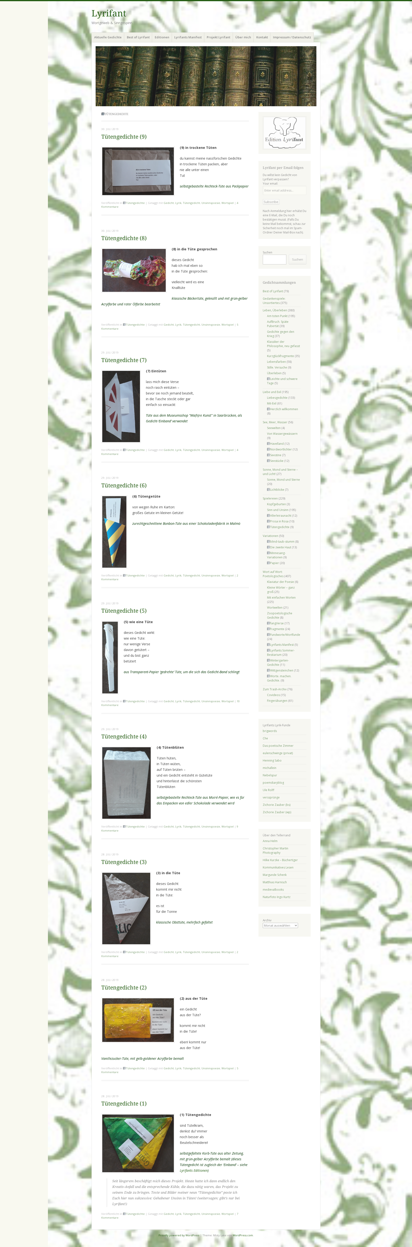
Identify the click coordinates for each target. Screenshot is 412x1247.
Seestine (275, 455)
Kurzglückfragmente (280, 356)
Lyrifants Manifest (188, 37)
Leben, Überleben (275, 310)
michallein (269, 768)
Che (265, 738)
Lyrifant (109, 13)
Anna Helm (270, 841)
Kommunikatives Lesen (278, 867)
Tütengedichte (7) (124, 360)
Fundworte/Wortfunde (285, 635)
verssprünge (271, 797)
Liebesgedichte (277, 398)
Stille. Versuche (277, 367)
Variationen (270, 536)
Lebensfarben (276, 362)
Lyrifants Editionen (194, 1170)
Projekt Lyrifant (218, 37)
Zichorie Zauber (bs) (276, 805)
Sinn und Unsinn (277, 510)
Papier (274, 563)
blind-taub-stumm (282, 542)
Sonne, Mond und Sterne (283, 480)
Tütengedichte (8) (124, 238)
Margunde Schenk (275, 875)
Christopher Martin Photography (275, 850)
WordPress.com (243, 1235)
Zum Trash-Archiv (275, 689)
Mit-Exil (271, 403)
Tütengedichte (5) (124, 611)
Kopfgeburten (276, 504)
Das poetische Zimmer (278, 746)
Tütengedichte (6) (124, 485)
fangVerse (277, 623)
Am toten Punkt (277, 316)
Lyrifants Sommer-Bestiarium (281, 652)
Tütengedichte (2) (124, 987)
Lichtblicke (277, 490)
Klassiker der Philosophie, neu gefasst (283, 344)
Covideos (273, 695)
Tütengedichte (135, 203)
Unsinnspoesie (210, 203)
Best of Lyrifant (138, 37)
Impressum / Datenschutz (292, 37)
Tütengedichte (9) (124, 137)
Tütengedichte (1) (124, 1104)
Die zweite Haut (280, 547)
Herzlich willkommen (284, 409)
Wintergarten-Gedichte (278, 662)
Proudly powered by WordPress (179, 1235)
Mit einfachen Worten (281, 598)
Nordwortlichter (281, 449)
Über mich (243, 37)
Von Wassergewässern (282, 434)
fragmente (277, 629)
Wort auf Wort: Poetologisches (273, 574)
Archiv (267, 920)
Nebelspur (270, 775)
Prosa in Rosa (279, 521)
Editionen (162, 37)
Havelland (277, 444)
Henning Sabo (272, 760)
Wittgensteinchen (281, 670)
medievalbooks (273, 890)
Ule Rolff (268, 790)
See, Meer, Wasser (275, 422)
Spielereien (270, 498)
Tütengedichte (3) (124, 862)
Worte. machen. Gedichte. (279, 678)
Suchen (267, 252)
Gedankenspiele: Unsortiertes (274, 301)
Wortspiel (227, 203)
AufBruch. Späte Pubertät (277, 324)
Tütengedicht (191, 203)
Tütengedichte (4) (124, 736)
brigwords (270, 731)
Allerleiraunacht (280, 516)
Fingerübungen (277, 701)
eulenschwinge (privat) (278, 753)
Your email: (270, 184)
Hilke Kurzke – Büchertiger (280, 860)
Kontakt (262, 37)
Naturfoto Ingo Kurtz (276, 897)
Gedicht (169, 203)
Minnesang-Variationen (276, 555)
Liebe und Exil (272, 392)
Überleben (274, 373)
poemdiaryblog (273, 783)
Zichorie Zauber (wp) (277, 812)
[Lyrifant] (206, 76)
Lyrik (178, 203)
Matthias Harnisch (275, 882)
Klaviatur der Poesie (280, 582)
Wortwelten (275, 608)
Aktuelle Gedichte (108, 37)
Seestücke (276, 461)
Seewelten (274, 428)
